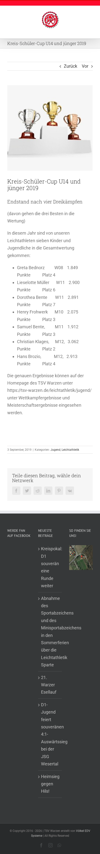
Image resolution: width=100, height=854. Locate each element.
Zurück (70, 66)
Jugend (55, 449)
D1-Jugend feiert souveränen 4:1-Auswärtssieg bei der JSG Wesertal (50, 734)
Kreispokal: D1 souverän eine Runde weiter (50, 567)
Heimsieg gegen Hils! (50, 784)
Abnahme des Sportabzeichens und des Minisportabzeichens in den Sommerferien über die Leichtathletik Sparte (50, 632)
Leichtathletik (70, 449)
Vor (85, 66)
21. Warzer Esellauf (48, 685)
